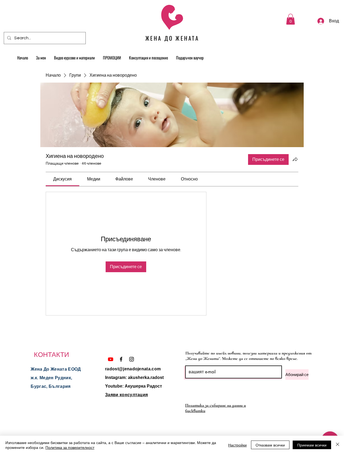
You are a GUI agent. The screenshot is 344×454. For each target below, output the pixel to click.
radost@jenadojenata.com (133, 369)
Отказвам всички (270, 445)
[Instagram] (131, 359)
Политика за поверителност (69, 447)
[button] (290, 19)
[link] (62, 179)
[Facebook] (121, 359)
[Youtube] (111, 359)
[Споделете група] (295, 159)
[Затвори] (337, 445)
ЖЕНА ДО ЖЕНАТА (172, 38)
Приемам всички (312, 445)
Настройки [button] (237, 445)
